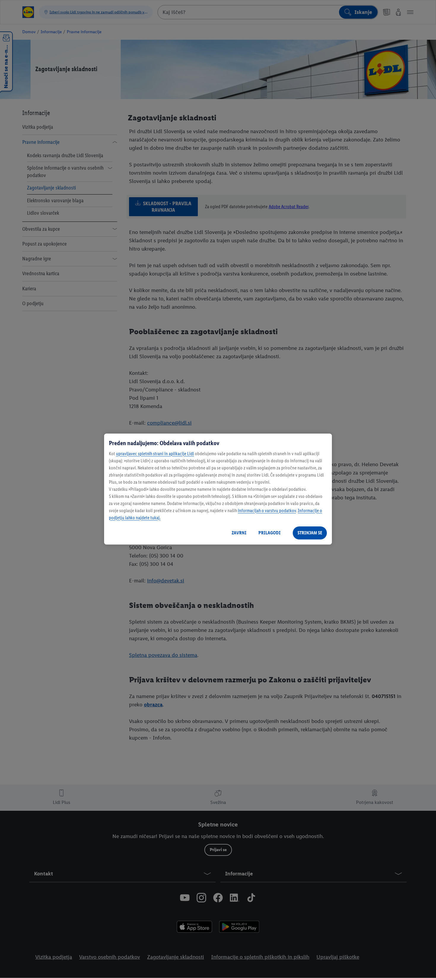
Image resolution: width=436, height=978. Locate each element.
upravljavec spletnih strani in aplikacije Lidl (155, 453)
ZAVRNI (239, 533)
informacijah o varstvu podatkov (267, 510)
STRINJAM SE (309, 533)
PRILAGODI (269, 533)
